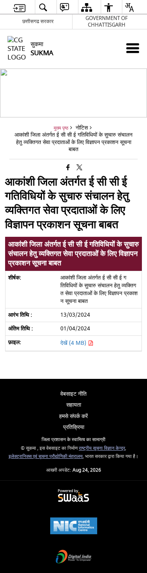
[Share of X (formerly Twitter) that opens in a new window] (79, 168)
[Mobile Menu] (133, 48)
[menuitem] (19, 7)
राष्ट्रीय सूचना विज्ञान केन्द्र (102, 448)
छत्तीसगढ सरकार (38, 21)
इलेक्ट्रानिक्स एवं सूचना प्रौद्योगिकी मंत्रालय (46, 456)
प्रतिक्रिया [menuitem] (73, 427)
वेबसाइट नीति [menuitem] (73, 394)
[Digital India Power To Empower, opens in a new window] (74, 557)
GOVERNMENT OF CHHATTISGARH (106, 21)
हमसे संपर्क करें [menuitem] (73, 416)
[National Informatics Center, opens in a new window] (73, 527)
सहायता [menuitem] (73, 405)
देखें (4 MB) (74, 343)
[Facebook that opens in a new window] (68, 168)
